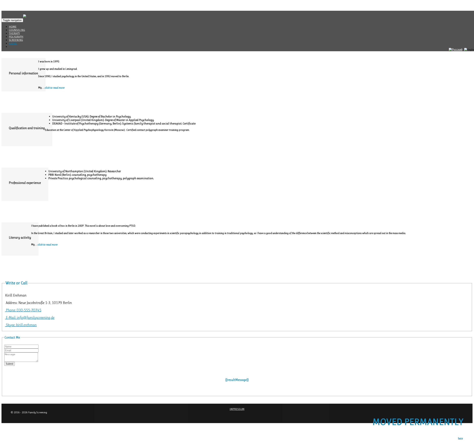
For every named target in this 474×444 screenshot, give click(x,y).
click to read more (54, 87)
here (460, 438)
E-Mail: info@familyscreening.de (29, 317)
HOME (12, 26)
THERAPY (14, 33)
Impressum (237, 409)
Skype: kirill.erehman (21, 325)
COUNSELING (17, 30)
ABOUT (13, 43)
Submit (9, 363)
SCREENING (16, 40)
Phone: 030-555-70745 (23, 310)
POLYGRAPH (16, 36)
